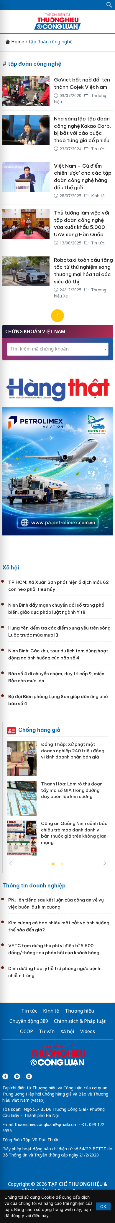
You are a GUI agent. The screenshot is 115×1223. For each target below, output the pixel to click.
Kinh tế (97, 195)
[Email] (29, 1076)
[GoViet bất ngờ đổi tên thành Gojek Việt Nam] (26, 91)
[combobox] (58, 349)
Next (104, 863)
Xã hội (10, 567)
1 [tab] (53, 864)
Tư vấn (47, 1031)
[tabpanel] (57, 800)
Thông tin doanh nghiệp (33, 885)
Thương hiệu (79, 1011)
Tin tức (97, 149)
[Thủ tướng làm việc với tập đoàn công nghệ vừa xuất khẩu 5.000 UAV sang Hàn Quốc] (26, 228)
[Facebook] (5, 1076)
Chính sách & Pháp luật (80, 1021)
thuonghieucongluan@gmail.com (46, 1124)
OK (103, 1206)
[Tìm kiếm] (109, 4)
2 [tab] (62, 864)
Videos (87, 1031)
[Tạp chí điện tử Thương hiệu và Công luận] (57, 1056)
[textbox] (57, 349)
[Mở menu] (5, 4)
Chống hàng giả (39, 730)
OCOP (26, 1031)
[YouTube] (17, 1076)
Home (17, 42)
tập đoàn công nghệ (51, 42)
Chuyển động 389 (28, 1021)
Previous (10, 863)
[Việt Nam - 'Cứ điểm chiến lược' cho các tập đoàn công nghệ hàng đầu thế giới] (26, 181)
